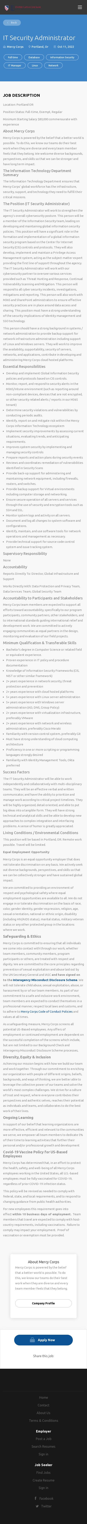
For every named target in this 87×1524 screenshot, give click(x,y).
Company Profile (43, 1303)
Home (43, 1397)
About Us (43, 1413)
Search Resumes (43, 1446)
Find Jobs (43, 1472)
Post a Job (43, 1439)
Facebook (46, 1498)
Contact (43, 1405)
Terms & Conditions (43, 1420)
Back (13, 22)
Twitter (46, 1506)
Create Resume (43, 1480)
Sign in (43, 1454)
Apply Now (46, 1340)
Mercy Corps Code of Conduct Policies (47, 1011)
